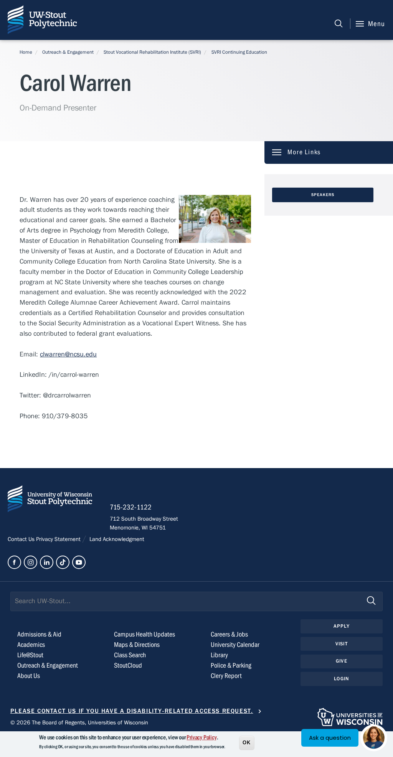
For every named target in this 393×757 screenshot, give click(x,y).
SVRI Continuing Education (239, 52)
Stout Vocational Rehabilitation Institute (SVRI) (152, 52)
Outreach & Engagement (68, 52)
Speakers (323, 195)
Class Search (130, 655)
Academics (31, 645)
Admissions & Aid (39, 634)
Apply (342, 626)
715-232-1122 (131, 507)
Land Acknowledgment (116, 539)
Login (341, 678)
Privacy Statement (59, 539)
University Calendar (235, 645)
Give (341, 661)
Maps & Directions (137, 645)
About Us (28, 676)
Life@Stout (30, 655)
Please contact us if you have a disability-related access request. (131, 711)
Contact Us (22, 539)
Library (219, 655)
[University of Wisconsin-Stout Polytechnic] (50, 500)
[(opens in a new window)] (14, 562)
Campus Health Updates (144, 634)
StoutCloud (128, 665)
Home (26, 52)
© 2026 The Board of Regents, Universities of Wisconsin (79, 722)
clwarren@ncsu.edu (68, 354)
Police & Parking (231, 665)
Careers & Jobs (229, 634)
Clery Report (226, 676)
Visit (341, 644)
